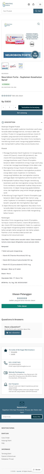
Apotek (19, 471)
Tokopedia (14, 352)
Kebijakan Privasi (8, 459)
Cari (39, 11)
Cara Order (6, 438)
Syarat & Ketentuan (9, 456)
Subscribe (37, 417)
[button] (6, 96)
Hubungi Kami (6, 441)
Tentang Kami (6, 454)
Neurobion (5, 73)
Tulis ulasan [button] (22, 306)
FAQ (3, 443)
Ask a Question (14, 333)
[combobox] (22, 11)
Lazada (13, 354)
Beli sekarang (22, 113)
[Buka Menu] (40, 4)
